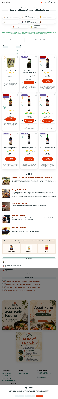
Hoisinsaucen (27, 21)
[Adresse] (38, 373)
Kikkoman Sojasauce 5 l (11, 70)
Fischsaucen (45, 16)
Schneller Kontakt (42, 377)
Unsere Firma (14, 383)
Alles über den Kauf (7, 370)
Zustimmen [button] (39, 395)
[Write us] (38, 377)
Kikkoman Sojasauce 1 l (47, 70)
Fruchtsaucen (18, 26)
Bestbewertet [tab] (38, 51)
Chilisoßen (27, 16)
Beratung (21, 370)
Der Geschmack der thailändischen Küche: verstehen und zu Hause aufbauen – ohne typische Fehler (21, 284)
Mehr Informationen (35, 393)
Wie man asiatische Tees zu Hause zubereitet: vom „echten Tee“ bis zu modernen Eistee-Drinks (21, 287)
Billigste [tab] (14, 51)
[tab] (50, 52)
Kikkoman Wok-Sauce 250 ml (10, 109)
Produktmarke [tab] (13, 39)
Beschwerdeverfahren (6, 377)
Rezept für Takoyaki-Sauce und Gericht (24, 190)
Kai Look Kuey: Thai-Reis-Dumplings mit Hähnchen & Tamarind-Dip (32, 178)
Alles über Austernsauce (19, 228)
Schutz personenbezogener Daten (8, 380)
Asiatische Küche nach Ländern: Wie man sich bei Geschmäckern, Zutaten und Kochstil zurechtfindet (21, 281)
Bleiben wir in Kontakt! (23, 373)
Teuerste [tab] (21, 51)
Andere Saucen (37, 25)
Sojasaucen (9, 16)
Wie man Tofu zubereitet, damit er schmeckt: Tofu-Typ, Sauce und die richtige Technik (19, 290)
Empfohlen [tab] (6, 51)
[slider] (3, 45)
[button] (9, 80)
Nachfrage (21, 371)
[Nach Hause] (6, 2)
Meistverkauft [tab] (29, 51)
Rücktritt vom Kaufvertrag (7, 378)
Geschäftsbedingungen (6, 371)
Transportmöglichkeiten (6, 375)
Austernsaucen (10, 20)
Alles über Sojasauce (18, 215)
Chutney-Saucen (46, 20)
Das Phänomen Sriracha (19, 203)
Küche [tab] (21, 39)
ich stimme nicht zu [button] (30, 395)
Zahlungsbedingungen (6, 373)
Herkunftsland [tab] (29, 39)
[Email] (45, 2)
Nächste (28, 273)
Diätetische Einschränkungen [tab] (41, 39)
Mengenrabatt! (46, 46)
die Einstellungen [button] (20, 395)
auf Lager (53, 46)
